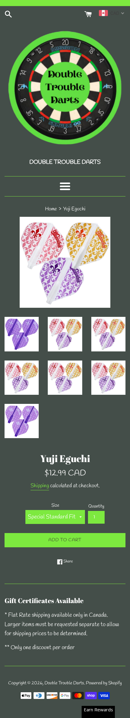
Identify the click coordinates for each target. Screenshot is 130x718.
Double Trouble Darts (64, 683)
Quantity (96, 506)
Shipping (40, 485)
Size (55, 505)
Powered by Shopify (104, 683)
